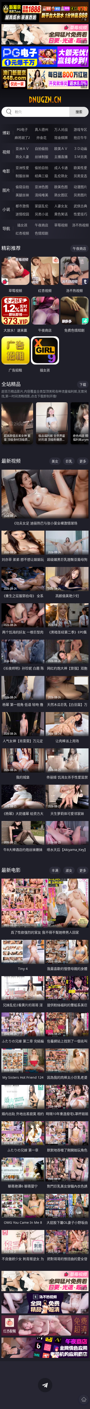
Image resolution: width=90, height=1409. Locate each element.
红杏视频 (22, 233)
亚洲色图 (41, 187)
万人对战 (61, 129)
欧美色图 (61, 187)
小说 (6, 209)
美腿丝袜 (22, 195)
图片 (6, 190)
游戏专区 (80, 129)
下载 (82, 384)
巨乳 (69, 461)
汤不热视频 (80, 225)
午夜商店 (41, 225)
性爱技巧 (80, 214)
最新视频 (11, 461)
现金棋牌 (61, 137)
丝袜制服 (41, 156)
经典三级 (41, 176)
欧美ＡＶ (61, 148)
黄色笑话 (61, 214)
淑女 (69, 870)
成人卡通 (61, 167)
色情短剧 (41, 233)
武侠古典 (80, 206)
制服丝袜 (22, 176)
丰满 (55, 870)
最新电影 (11, 870)
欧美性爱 (80, 167)
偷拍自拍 (41, 167)
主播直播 (61, 156)
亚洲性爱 (22, 167)
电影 (6, 171)
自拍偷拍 (41, 148)
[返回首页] (84, 1399)
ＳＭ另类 (80, 156)
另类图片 (80, 195)
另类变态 (80, 176)
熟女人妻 (22, 156)
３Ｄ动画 (80, 148)
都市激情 (22, 206)
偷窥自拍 (22, 187)
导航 (6, 228)
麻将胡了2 (22, 137)
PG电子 (22, 129)
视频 (6, 152)
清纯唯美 (41, 195)
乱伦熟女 (61, 176)
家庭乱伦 (41, 206)
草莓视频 (61, 225)
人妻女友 (61, 206)
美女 (55, 461)
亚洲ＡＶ (22, 148)
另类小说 (41, 214)
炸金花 (41, 137)
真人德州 (41, 129)
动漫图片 (80, 187)
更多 (82, 461)
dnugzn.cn (45, 99)
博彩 (6, 133)
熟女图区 (61, 195)
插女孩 (22, 225)
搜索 (79, 111)
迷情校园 (22, 214)
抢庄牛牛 (80, 137)
